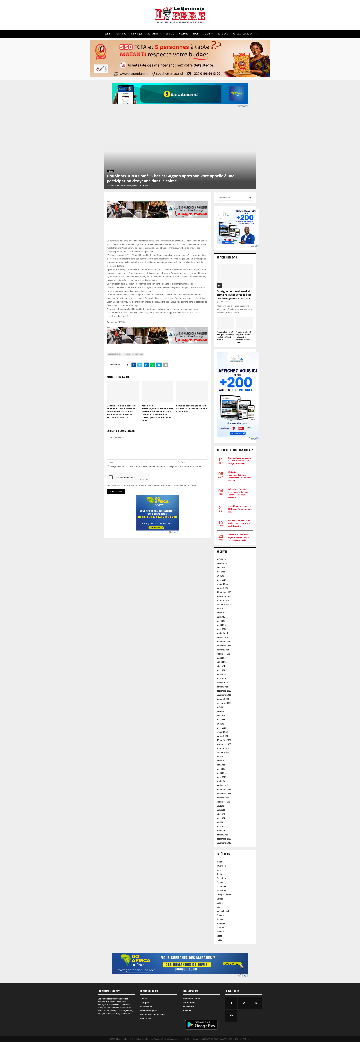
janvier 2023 (222, 736)
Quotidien (221, 927)
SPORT (196, 34)
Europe (220, 899)
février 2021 (222, 830)
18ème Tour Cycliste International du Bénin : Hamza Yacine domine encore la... (238, 493)
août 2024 (221, 658)
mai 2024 (221, 670)
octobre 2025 (223, 600)
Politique (110, 171)
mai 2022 (221, 769)
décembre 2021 (224, 789)
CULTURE (183, 34)
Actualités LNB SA (242, 34)
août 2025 (221, 609)
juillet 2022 (222, 761)
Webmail (187, 1010)
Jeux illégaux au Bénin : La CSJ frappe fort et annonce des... (240, 509)
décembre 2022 (224, 740)
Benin (219, 874)
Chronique (221, 878)
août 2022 (221, 756)
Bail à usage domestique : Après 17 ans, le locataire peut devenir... (239, 523)
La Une (220, 903)
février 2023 (222, 732)
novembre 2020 (224, 843)
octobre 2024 (223, 650)
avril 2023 (221, 724)
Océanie (220, 915)
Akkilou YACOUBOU (118, 186)
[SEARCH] (250, 197)
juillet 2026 (222, 563)
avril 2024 (221, 674)
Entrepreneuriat (224, 895)
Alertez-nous (189, 1002)
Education (221, 890)
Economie (221, 886)
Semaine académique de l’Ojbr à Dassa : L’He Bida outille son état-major (191, 409)
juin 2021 (221, 814)
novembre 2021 (224, 794)
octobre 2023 (223, 699)
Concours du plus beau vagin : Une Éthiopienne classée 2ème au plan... (238, 537)
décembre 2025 (224, 592)
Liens (207, 34)
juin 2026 (221, 567)
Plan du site (145, 1018)
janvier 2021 (222, 835)
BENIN (108, 34)
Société (220, 931)
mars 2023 (221, 728)
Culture (220, 882)
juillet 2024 (222, 662)
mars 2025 (221, 629)
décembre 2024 (224, 641)
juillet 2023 (222, 711)
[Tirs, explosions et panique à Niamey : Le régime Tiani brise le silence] (225, 323)
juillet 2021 (222, 810)
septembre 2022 (224, 752)
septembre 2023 (224, 703)
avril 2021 (221, 822)
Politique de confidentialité (152, 1014)
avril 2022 (221, 773)
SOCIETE (170, 34)
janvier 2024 (222, 687)
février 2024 (222, 683)
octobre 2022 (223, 748)
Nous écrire (188, 1007)
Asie (219, 870)
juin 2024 (221, 666)
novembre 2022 (224, 744)
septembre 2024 (224, 654)
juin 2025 (221, 617)
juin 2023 (221, 715)
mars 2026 (221, 580)
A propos (144, 1002)
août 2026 (221, 559)
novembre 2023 (224, 695)
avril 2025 (221, 625)
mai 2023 (221, 719)
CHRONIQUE (136, 34)
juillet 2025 (222, 613)
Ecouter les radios (191, 999)
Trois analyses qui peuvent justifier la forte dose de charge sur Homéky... (240, 460)
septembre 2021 (224, 802)
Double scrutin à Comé (134, 354)
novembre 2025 (224, 596)
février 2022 (222, 781)
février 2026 (222, 584)
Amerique (221, 866)
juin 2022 (221, 765)
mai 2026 (221, 572)
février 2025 (222, 633)
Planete (220, 919)
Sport (219, 936)
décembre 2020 (224, 839)
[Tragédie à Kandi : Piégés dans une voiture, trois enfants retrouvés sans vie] (244, 323)
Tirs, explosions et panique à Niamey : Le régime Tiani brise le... (225, 335)
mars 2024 (221, 678)
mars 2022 (221, 777)
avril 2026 (221, 576)
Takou (219, 940)
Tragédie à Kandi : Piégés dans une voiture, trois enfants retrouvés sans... (244, 337)
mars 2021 (221, 826)
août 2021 (221, 806)
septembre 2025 (224, 604)
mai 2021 (221, 818)
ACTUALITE (153, 34)
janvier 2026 (222, 588)
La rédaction (146, 1007)
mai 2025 (221, 621)
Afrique (220, 862)
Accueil (143, 999)
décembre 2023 (224, 691)
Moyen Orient (223, 911)
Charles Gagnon (114, 354)
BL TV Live (223, 34)
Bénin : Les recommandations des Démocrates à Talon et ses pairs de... (240, 476)
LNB (218, 907)
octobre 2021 (223, 798)
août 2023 (221, 707)
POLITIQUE (121, 34)
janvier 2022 (222, 785)
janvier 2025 (222, 637)
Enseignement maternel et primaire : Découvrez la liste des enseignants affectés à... (234, 295)
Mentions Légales (148, 1010)
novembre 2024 (224, 646)
